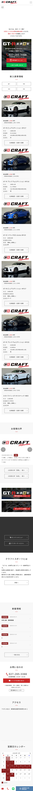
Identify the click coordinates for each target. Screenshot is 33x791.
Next (29, 449)
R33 (24, 89)
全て (9, 84)
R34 (9, 89)
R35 (24, 84)
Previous (3, 449)
